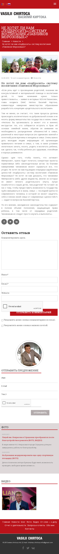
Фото (29, 522)
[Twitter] (27, 548)
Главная (6, 41)
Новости (17, 41)
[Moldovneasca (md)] (2, 4)
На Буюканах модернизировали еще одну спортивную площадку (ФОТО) (27, 456)
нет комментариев (21, 78)
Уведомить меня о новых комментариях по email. (30, 320)
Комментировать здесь (13, 238)
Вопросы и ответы (36, 525)
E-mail (4, 386)
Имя (3, 377)
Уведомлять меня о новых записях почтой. (26, 325)
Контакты (29, 528)
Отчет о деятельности (15, 525)
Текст (4, 394)
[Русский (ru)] (9, 4)
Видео (36, 522)
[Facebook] (23, 548)
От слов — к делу (48, 522)
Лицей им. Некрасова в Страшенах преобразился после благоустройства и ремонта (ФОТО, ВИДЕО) (28, 439)
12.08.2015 (5, 78)
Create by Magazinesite (11, 545)
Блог (23, 522)
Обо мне (50, 525)
